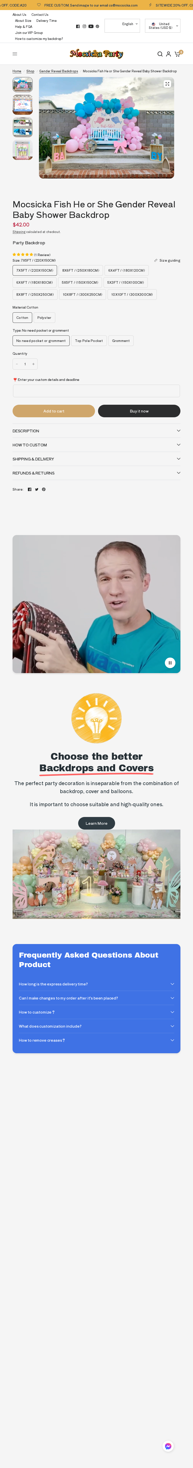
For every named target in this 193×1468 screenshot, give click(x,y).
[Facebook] (78, 26)
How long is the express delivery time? (53, 983)
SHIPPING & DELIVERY (33, 458)
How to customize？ (37, 1012)
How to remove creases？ (42, 1040)
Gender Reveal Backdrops (58, 71)
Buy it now (139, 411)
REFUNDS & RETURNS (34, 473)
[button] (168, 1447)
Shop (30, 71)
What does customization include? (50, 1026)
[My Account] (168, 54)
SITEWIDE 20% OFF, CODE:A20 (160, 5)
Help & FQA (23, 26)
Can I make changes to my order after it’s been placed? (68, 998)
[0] (176, 54)
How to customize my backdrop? (39, 38)
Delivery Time (46, 20)
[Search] (160, 54)
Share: (18, 489)
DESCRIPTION (26, 430)
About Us (19, 14)
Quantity (20, 353)
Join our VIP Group (29, 32)
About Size (23, 20)
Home (17, 71)
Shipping (19, 231)
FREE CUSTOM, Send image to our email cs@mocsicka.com (70, 5)
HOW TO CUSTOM (30, 444)
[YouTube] (91, 26)
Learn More (97, 823)
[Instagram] (84, 26)
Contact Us (40, 14)
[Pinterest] (97, 26)
